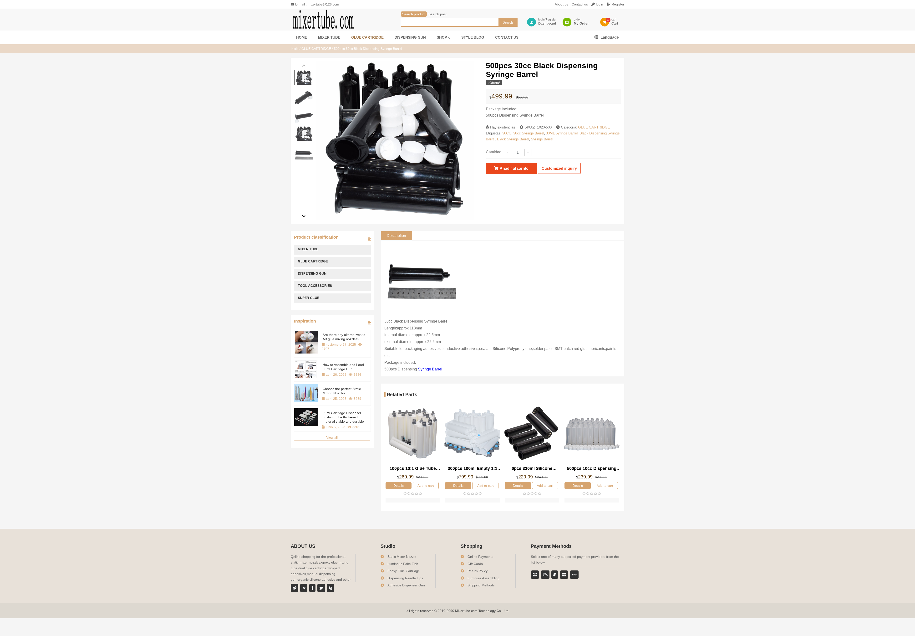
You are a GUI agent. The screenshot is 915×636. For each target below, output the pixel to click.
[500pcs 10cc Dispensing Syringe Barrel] (591, 434)
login (599, 4)
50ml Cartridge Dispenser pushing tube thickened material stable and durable (343, 417)
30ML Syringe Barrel (562, 133)
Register (618, 4)
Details (398, 485)
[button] (303, 65)
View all (332, 437)
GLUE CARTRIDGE (316, 49)
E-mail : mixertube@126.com (317, 4)
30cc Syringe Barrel (528, 133)
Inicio (295, 49)
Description (396, 236)
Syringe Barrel (542, 139)
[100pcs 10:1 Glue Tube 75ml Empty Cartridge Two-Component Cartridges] (412, 434)
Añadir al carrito (514, 168)
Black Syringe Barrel (513, 139)
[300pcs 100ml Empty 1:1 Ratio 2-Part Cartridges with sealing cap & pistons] (472, 434)
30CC (506, 133)
